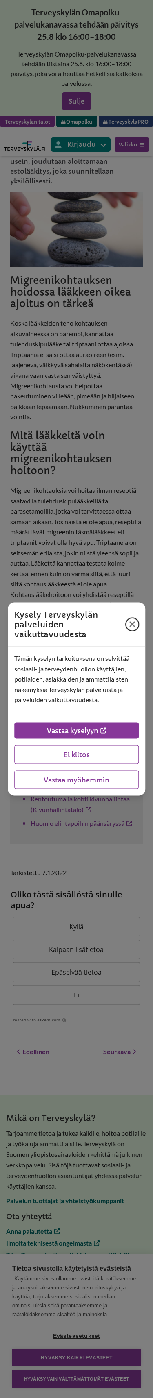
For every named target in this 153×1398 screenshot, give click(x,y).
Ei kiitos (76, 754)
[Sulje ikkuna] (132, 624)
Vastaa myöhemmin (76, 779)
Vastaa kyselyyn (72, 730)
